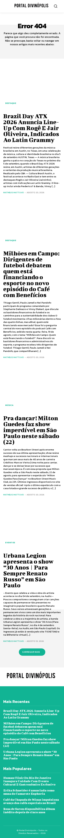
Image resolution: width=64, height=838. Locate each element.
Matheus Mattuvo (13, 192)
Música (9, 405)
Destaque (10, 103)
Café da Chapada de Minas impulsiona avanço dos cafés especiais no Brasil (31, 801)
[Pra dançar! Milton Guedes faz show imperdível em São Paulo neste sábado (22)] (32, 388)
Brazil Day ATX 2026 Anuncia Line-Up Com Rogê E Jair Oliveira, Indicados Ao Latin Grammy (31, 127)
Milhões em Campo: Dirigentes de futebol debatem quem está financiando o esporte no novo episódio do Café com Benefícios (31, 274)
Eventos (10, 542)
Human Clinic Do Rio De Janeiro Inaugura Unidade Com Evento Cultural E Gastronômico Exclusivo (29, 781)
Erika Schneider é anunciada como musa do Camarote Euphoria (28, 792)
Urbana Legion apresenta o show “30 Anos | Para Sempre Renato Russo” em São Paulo (28, 570)
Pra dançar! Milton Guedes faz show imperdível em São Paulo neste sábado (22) (31, 429)
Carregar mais (31, 652)
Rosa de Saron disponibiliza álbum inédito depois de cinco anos (29, 810)
